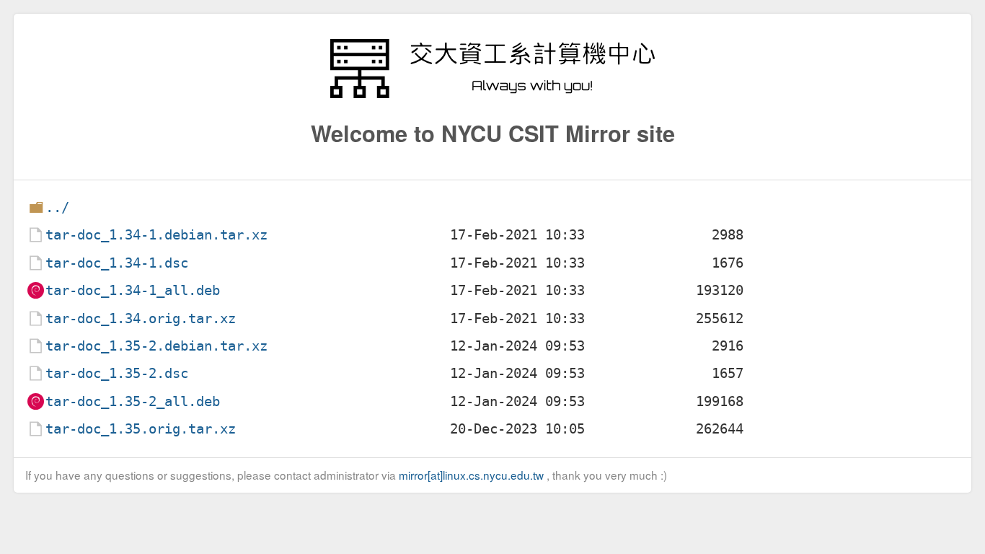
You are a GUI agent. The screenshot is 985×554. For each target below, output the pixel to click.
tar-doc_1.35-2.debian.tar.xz (156, 346)
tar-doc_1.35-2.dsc (116, 373)
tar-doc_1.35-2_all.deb (132, 401)
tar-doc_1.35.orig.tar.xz (140, 429)
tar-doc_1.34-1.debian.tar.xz (156, 235)
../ (57, 207)
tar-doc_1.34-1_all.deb (132, 290)
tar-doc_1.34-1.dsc (116, 263)
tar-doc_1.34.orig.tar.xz (140, 318)
